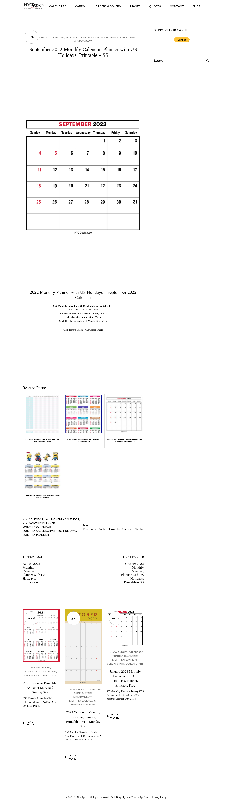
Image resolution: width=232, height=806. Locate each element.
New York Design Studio (138, 797)
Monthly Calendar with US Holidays (49, 530)
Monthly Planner (36, 534)
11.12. (31, 37)
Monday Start (83, 693)
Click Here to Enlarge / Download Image (83, 330)
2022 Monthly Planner (39, 523)
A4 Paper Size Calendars (40, 671)
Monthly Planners (105, 37)
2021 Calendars (40, 667)
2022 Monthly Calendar (62, 519)
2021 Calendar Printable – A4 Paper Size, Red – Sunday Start (41, 687)
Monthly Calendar (37, 527)
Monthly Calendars (79, 37)
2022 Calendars (38, 37)
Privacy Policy (159, 797)
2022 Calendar (33, 519)
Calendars (57, 37)
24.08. (31, 618)
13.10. (73, 618)
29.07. (115, 618)
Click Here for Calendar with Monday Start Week (83, 321)
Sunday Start (128, 37)
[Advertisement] (83, 88)
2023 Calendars (117, 652)
